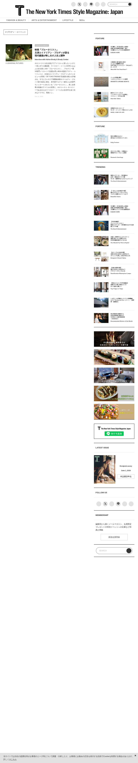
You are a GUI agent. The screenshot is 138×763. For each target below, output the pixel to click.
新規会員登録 (114, 537)
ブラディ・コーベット (16, 32)
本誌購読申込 (126, 476)
